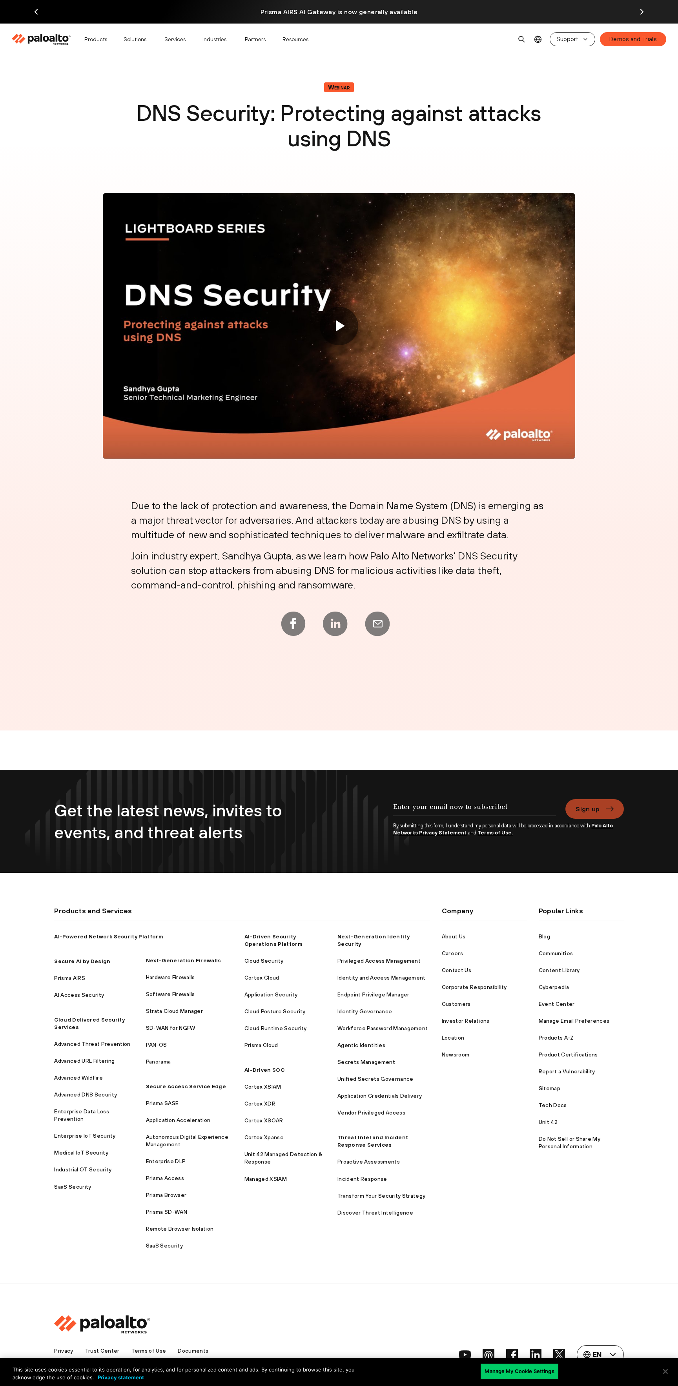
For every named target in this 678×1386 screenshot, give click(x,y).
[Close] (665, 1371)
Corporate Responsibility (474, 987)
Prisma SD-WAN (166, 1212)
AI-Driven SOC (264, 1070)
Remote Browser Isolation (180, 1229)
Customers (456, 1004)
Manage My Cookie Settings (519, 1371)
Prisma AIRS (69, 978)
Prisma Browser (166, 1195)
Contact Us (456, 970)
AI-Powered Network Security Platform (108, 936)
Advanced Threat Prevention (92, 1044)
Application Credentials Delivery (379, 1096)
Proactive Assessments (368, 1161)
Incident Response (362, 1179)
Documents (193, 1351)
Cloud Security (263, 961)
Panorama (158, 1061)
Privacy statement (121, 1377)
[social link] (465, 1355)
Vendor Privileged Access (371, 1112)
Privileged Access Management (379, 961)
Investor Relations (466, 1021)
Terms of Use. (495, 833)
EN (538, 39)
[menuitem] (44, 39)
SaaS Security (72, 1187)
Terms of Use (148, 1351)
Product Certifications (568, 1054)
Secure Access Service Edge (186, 1086)
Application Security (270, 994)
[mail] (377, 623)
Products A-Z (556, 1037)
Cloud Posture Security (275, 1011)
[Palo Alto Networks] (42, 39)
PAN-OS (156, 1045)
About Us (454, 936)
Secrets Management (366, 1062)
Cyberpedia (554, 987)
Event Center (557, 1004)
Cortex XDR (259, 1103)
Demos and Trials (633, 39)
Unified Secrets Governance (375, 1079)
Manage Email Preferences (574, 1021)
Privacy (63, 1351)
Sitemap (549, 1088)
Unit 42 (548, 1122)
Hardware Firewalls (170, 977)
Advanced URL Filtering (84, 1061)
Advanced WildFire (78, 1078)
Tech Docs (553, 1105)
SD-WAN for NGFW (170, 1028)
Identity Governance (364, 1011)
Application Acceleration (178, 1120)
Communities (556, 953)
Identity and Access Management (381, 977)
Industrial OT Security (82, 1169)
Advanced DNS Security (85, 1094)
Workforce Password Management (382, 1028)
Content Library (559, 970)
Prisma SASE (162, 1103)
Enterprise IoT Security (84, 1136)
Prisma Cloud (261, 1045)
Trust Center (102, 1351)
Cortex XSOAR (263, 1120)
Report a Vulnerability (567, 1071)
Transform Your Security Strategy (381, 1196)
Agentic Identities (361, 1045)
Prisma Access (165, 1178)
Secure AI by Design (82, 961)
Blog (544, 936)
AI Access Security (79, 995)
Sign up (588, 808)
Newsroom (456, 1054)
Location (453, 1037)
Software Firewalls (170, 994)
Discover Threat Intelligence (375, 1212)
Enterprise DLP (166, 1161)
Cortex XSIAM (262, 1087)
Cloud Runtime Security (275, 1028)
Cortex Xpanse (264, 1137)
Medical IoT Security (81, 1152)
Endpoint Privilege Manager (373, 994)
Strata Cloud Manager (174, 1011)
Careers (452, 953)
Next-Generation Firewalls (183, 960)
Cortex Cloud (261, 977)
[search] (522, 39)
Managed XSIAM (265, 1179)
